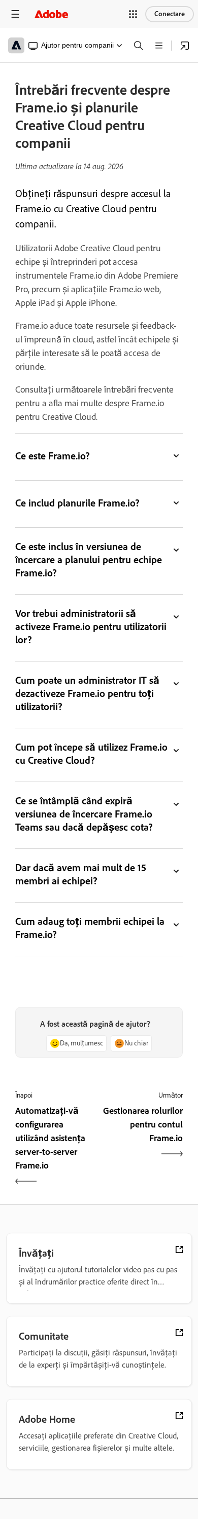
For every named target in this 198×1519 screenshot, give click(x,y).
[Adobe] (51, 14)
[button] (133, 14)
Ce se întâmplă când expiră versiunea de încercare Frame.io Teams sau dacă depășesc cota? (84, 814)
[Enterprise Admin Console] (185, 46)
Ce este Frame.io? (52, 456)
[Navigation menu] (15, 14)
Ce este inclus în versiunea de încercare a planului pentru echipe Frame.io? (88, 559)
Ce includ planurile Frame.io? (77, 503)
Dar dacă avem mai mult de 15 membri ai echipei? (80, 874)
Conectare (169, 14)
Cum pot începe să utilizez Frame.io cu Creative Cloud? (91, 753)
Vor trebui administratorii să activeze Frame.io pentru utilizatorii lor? (91, 626)
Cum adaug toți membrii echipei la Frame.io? (89, 928)
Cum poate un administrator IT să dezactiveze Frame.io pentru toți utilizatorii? (87, 693)
